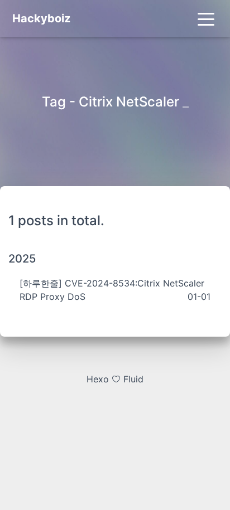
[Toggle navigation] (206, 18)
